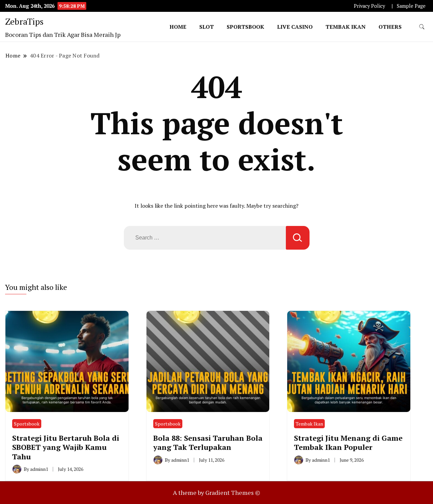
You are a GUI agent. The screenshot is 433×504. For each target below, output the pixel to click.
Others (390, 26)
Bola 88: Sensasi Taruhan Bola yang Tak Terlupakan (208, 442)
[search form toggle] (422, 27)
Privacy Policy (369, 6)
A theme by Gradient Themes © (216, 492)
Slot (206, 26)
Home (177, 26)
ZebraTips (24, 21)
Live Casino (295, 26)
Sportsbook (245, 26)
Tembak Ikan (345, 26)
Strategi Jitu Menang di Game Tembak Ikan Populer (348, 442)
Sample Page (411, 6)
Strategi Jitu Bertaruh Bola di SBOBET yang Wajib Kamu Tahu (65, 447)
